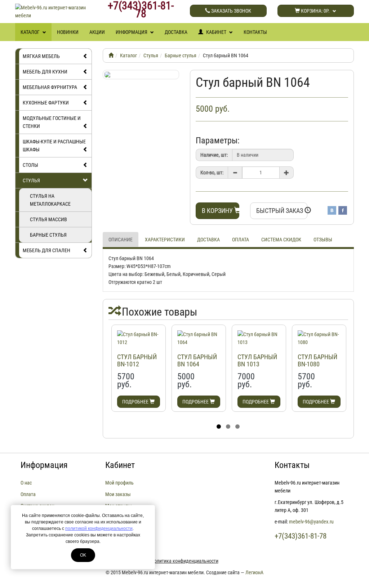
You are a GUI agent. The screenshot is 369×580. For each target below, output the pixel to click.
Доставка (176, 32)
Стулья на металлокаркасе (50, 200)
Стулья (31, 180)
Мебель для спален (46, 250)
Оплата (240, 239)
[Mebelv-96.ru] (111, 55)
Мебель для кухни (45, 72)
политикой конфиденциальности (99, 528)
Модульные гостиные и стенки (52, 122)
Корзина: (315, 11)
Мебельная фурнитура (50, 87)
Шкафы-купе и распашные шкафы (54, 145)
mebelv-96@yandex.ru (311, 522)
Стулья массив (48, 219)
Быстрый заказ (280, 210)
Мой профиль (119, 483)
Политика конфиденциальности (184, 561)
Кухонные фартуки (46, 103)
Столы (30, 165)
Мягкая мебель (41, 56)
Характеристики (165, 239)
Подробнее (136, 402)
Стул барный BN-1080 (317, 360)
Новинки (68, 32)
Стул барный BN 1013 (257, 360)
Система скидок (281, 239)
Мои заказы (118, 494)
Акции (97, 32)
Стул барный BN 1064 (197, 360)
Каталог (31, 32)
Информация (132, 32)
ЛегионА (254, 572)
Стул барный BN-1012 (137, 360)
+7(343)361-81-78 (141, 10)
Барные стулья (48, 235)
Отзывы (323, 239)
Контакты (255, 32)
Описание (120, 239)
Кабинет (216, 32)
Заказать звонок (230, 11)
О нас (26, 483)
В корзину (218, 210)
